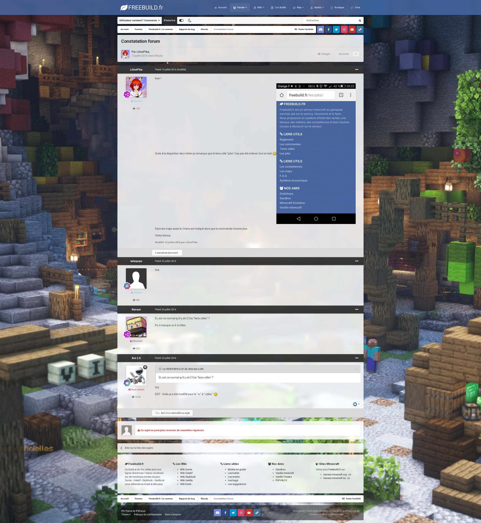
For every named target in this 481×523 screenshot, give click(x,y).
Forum (240, 7)
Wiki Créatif (186, 473)
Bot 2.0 (136, 358)
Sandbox (280, 469)
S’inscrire (169, 20)
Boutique (339, 7)
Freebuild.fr (334, 469)
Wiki (259, 7)
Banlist (317, 7)
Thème (125, 514)
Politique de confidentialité (148, 514)
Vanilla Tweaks (284, 476)
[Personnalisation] (181, 20)
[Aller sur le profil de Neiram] (136, 327)
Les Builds (280, 7)
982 (137, 300)
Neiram (136, 309)
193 (137, 108)
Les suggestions (237, 484)
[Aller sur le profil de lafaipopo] (136, 278)
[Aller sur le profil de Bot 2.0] (136, 375)
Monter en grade (237, 469)
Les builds (233, 473)
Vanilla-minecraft (285, 473)
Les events (234, 476)
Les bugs (233, 480)
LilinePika (143, 51)
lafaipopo (136, 261)
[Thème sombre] (190, 20)
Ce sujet (347, 20)
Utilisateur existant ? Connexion (138, 20)
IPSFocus (140, 511)
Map (298, 7)
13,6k (137, 396)
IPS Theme (126, 511)
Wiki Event (185, 484)
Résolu (159, 55)
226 (137, 348)
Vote (357, 7)
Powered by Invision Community (326, 514)
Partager (325, 54)
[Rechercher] (360, 20)
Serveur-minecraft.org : (336, 474)
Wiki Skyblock (188, 476)
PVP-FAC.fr (281, 480)
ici (350, 474)
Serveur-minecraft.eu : (335, 478)
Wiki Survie (186, 469)
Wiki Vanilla (186, 480)
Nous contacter (173, 514)
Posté (165, 69)
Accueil (222, 7)
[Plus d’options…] (357, 69)
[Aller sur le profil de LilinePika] (125, 54)
